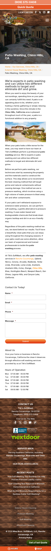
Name (9, 293)
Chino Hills (37, 268)
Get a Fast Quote (38, 542)
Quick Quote (25, 7)
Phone (9, 312)
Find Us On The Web (25, 419)
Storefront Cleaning (25, 525)
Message (10, 321)
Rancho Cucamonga (24, 258)
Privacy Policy (25, 537)
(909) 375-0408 (25, 2)
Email (8, 302)
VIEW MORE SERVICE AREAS (25, 464)
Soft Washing (25, 519)
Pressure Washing (26, 514)
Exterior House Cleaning (25, 508)
